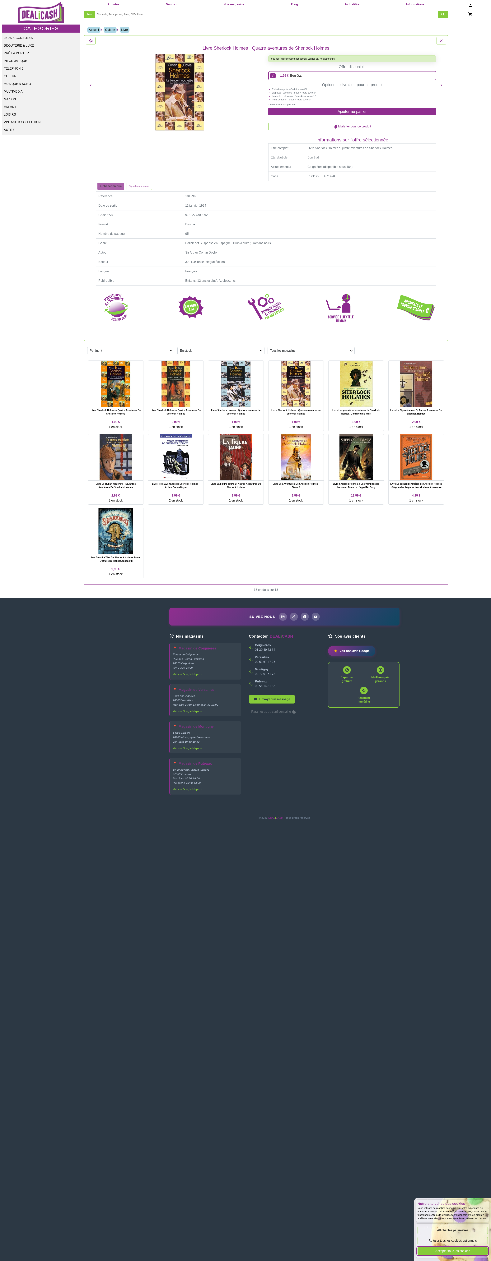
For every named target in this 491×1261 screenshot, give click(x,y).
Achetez (113, 4)
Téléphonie (14, 68)
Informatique (15, 60)
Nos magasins (233, 4)
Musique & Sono (17, 83)
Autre (9, 129)
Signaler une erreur (139, 186)
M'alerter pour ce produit (354, 126)
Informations (415, 4)
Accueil (94, 29)
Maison (10, 99)
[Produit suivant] (441, 85)
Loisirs (10, 114)
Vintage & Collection (22, 122)
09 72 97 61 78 (265, 674)
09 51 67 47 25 (265, 661)
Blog (294, 4)
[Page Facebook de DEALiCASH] (305, 617)
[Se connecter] (470, 5)
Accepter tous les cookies (452, 1251)
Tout (89, 14)
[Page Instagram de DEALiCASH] (283, 617)
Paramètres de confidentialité (271, 711)
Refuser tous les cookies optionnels (452, 1240)
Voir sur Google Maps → (188, 674)
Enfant (10, 106)
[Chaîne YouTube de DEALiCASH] (316, 617)
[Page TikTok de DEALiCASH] (294, 617)
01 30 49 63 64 (265, 649)
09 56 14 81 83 (265, 686)
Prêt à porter (16, 53)
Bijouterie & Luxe (19, 45)
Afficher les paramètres (452, 1230)
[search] (266, 14)
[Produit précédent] (91, 85)
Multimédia (13, 91)
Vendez (171, 4)
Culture (11, 76)
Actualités (352, 4)
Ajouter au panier (352, 111)
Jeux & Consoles (18, 37)
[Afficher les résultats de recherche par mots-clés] (443, 14)
